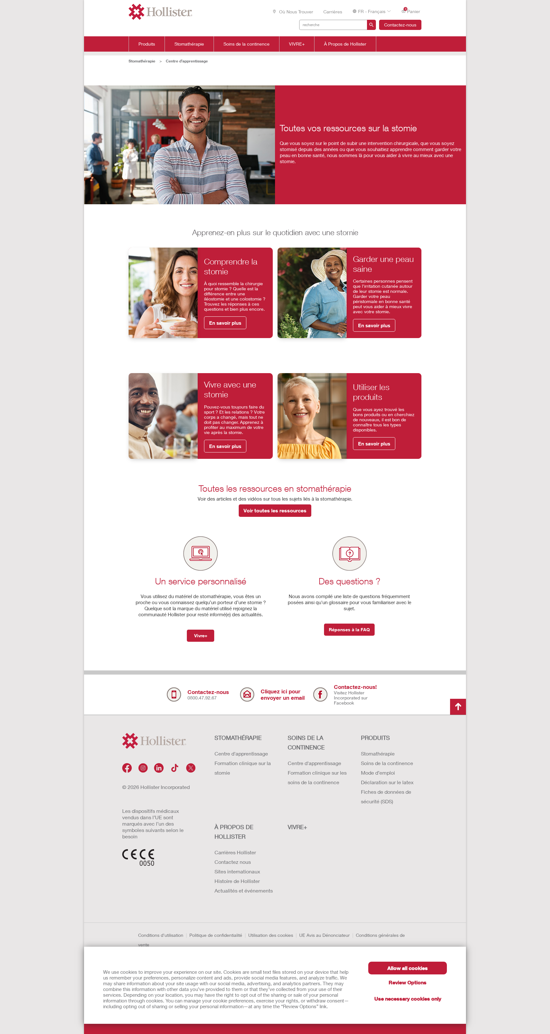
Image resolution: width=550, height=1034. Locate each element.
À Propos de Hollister (345, 44)
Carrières (332, 11)
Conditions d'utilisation (160, 935)
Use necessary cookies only (407, 998)
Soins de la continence (246, 44)
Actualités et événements (244, 890)
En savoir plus (225, 323)
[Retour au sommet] (458, 707)
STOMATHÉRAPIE (238, 737)
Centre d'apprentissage (241, 753)
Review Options (408, 982)
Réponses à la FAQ (349, 629)
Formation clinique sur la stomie (243, 768)
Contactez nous (233, 862)
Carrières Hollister (235, 852)
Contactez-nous (400, 24)
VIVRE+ (297, 44)
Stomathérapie (189, 44)
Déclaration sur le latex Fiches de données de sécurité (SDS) (387, 791)
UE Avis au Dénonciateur (324, 935)
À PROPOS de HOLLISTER (234, 831)
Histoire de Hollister (237, 881)
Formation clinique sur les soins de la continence (317, 777)
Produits (146, 44)
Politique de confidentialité (215, 935)
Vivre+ (200, 635)
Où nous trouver (295, 11)
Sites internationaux (237, 871)
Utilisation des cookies (270, 935)
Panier (412, 11)
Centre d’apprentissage (187, 61)
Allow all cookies (407, 968)
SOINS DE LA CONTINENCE (306, 742)
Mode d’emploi (378, 773)
